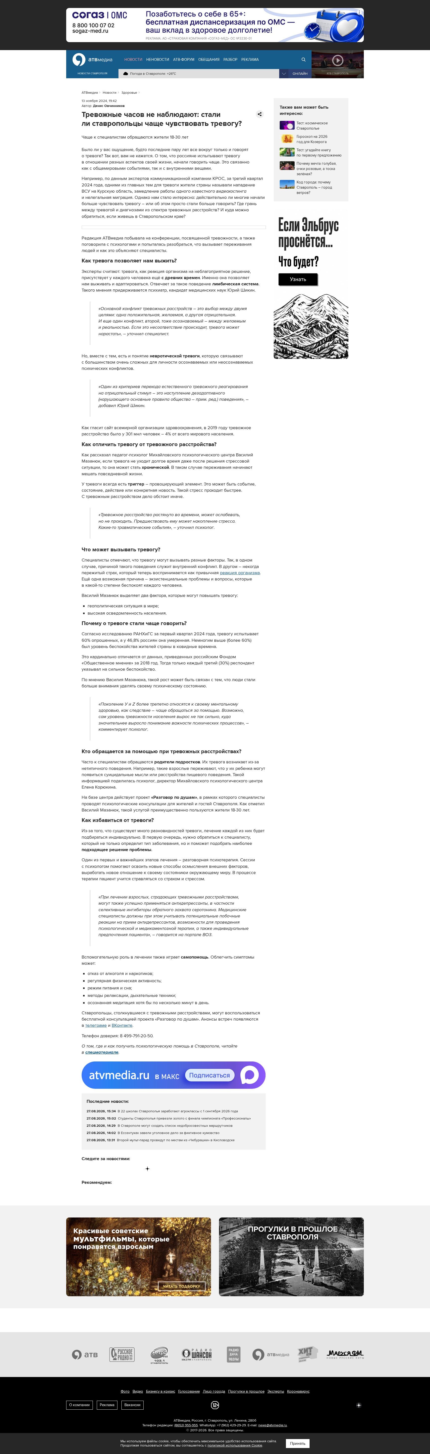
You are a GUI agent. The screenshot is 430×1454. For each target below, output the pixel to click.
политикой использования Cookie (235, 1445)
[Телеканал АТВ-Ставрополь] (85, 1354)
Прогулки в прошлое (246, 1391)
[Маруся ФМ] (345, 1354)
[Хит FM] (308, 1354)
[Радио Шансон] (196, 1354)
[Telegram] (96, 1168)
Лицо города (214, 1391)
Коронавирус (298, 1391)
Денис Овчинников (109, 106)
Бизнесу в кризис (160, 1391)
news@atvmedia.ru (272, 1425)
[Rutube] (137, 1168)
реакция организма (240, 572)
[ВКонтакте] (85, 1168)
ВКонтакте (122, 1025)
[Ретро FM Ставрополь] (159, 1354)
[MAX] (116, 1168)
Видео (138, 1391)
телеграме (96, 1025)
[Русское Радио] (122, 1354)
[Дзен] (147, 1168)
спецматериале (101, 1052)
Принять (297, 1443)
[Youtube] (126, 1168)
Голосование (189, 1391)
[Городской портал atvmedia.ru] (271, 1354)
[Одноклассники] (106, 1168)
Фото (125, 1391)
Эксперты (276, 1391)
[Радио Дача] (233, 1354)
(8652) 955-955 (186, 1425)
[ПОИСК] (304, 59)
